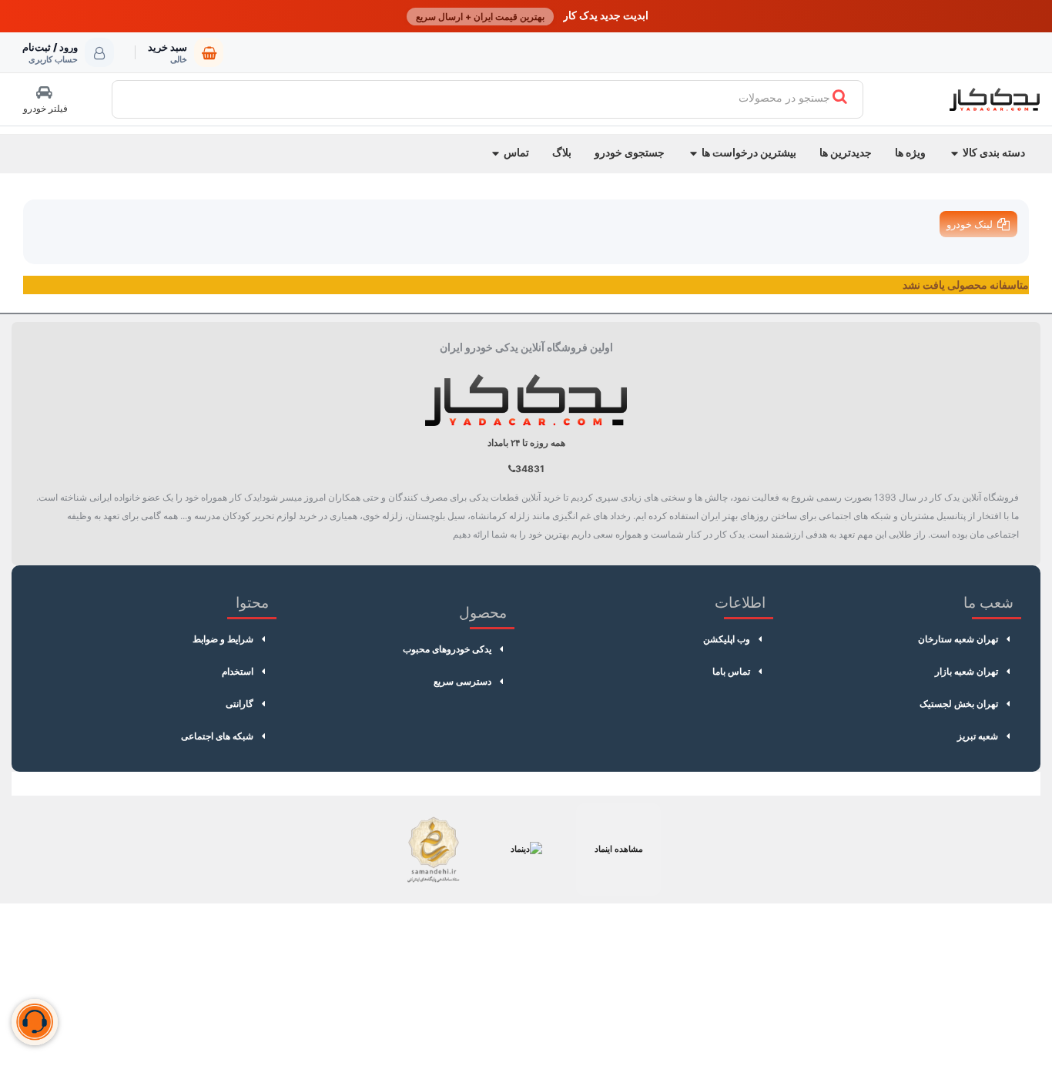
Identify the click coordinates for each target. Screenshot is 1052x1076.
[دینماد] (526, 849)
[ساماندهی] (433, 849)
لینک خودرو (969, 224)
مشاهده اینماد (619, 848)
